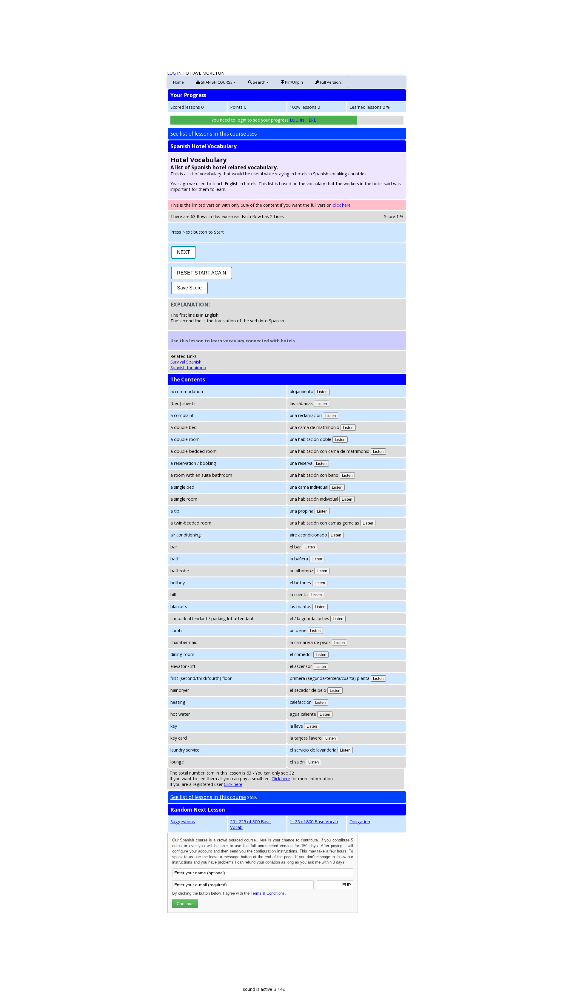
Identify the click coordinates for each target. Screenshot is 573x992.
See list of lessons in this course (208, 133)
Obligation (359, 821)
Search (259, 82)
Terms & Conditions (268, 893)
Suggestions (182, 821)
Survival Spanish (185, 362)
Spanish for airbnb (188, 367)
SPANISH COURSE (216, 82)
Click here (281, 778)
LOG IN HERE (303, 120)
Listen (322, 392)
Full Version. (330, 82)
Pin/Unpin (293, 82)
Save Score (189, 287)
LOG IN (174, 73)
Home (178, 82)
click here (342, 205)
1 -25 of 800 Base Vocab (314, 821)
